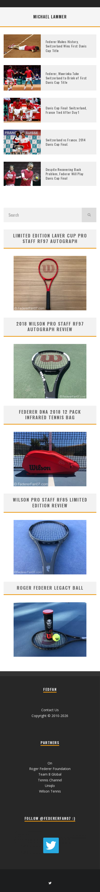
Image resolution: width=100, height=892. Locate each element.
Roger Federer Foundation (50, 768)
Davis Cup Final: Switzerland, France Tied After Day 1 (66, 110)
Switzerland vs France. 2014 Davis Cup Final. (66, 142)
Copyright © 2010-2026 (50, 715)
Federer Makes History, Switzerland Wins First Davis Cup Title (66, 46)
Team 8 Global (49, 774)
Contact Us (50, 710)
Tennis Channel (50, 780)
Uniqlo (50, 785)
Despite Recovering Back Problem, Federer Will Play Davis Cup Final (64, 174)
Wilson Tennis (50, 791)
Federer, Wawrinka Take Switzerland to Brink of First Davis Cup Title (66, 78)
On (50, 763)
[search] (89, 215)
